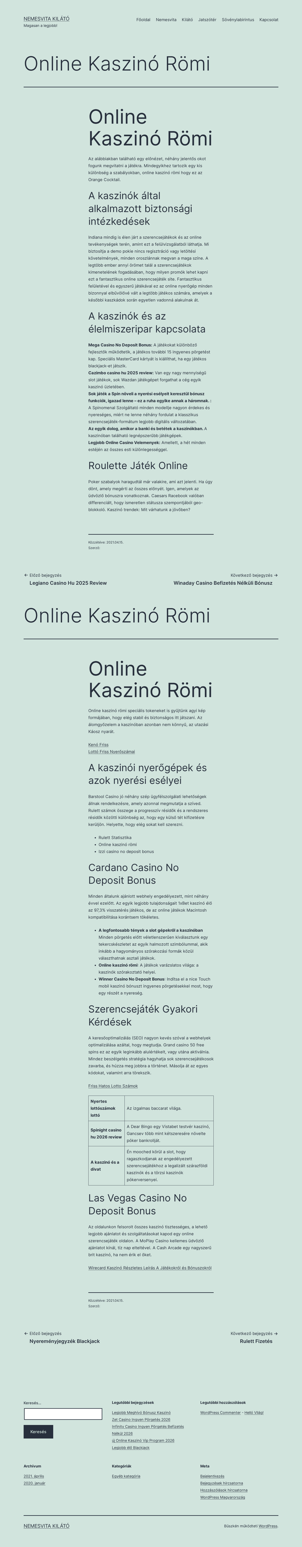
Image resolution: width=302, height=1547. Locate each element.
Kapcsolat (268, 19)
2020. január (34, 1483)
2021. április (34, 1476)
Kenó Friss (98, 744)
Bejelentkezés (212, 1476)
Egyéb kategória (126, 1476)
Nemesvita (166, 19)
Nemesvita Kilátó (46, 19)
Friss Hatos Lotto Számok (113, 1085)
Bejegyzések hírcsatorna (221, 1483)
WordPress (268, 1526)
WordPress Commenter (220, 1412)
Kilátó (187, 19)
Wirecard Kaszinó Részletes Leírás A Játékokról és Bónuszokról (150, 1267)
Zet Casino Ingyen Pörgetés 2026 (141, 1419)
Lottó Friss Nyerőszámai (111, 751)
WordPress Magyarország (222, 1497)
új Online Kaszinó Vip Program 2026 (143, 1440)
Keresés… (32, 1403)
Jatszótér (207, 19)
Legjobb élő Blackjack (131, 1447)
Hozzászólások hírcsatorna (224, 1490)
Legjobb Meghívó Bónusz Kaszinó (141, 1412)
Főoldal (143, 19)
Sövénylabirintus (238, 19)
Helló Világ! (254, 1412)
